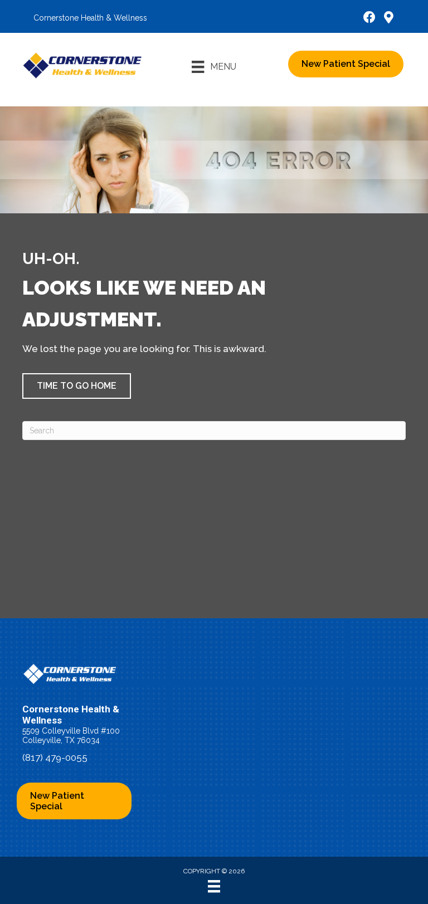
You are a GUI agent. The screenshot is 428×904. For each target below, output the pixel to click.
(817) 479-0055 (54, 757)
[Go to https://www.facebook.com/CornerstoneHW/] (369, 18)
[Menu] (214, 886)
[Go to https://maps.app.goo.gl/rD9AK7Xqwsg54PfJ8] (388, 18)
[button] (76, 386)
